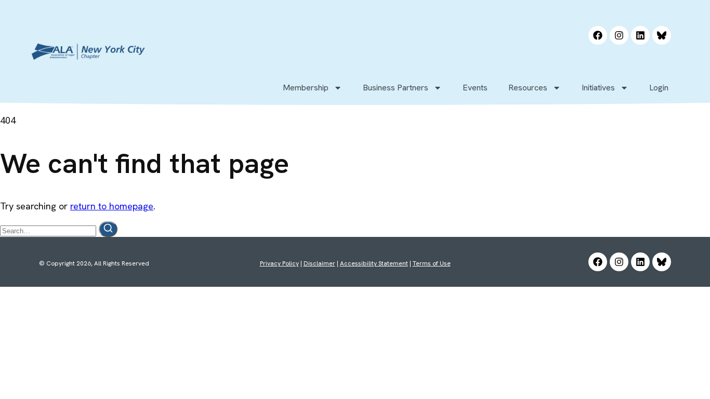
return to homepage (111, 206)
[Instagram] (619, 35)
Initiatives (598, 87)
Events (475, 87)
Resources (527, 87)
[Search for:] (49, 230)
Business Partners (395, 87)
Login (658, 87)
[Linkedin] (640, 35)
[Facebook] (597, 35)
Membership (305, 87)
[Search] (108, 229)
